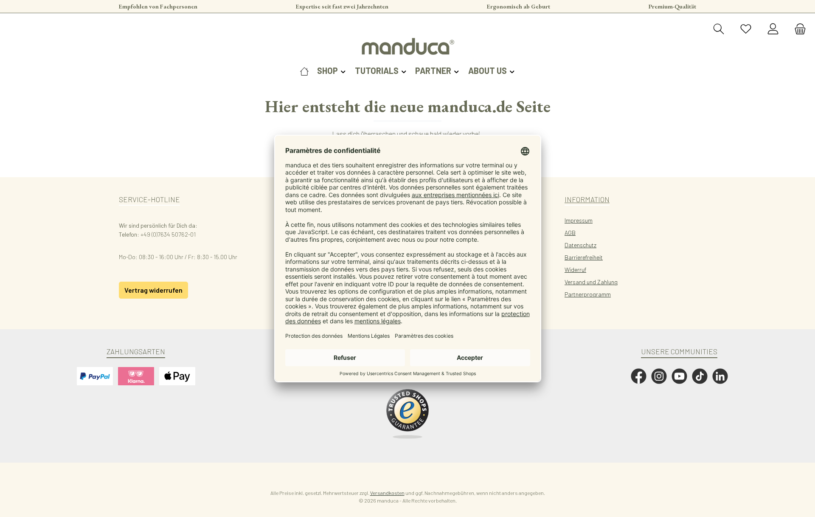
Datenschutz (580, 245)
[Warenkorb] (798, 29)
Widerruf (575, 269)
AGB (570, 232)
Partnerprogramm (588, 294)
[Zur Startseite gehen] (407, 46)
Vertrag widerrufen (153, 290)
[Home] (304, 70)
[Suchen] (718, 29)
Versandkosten (387, 493)
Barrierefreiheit (584, 257)
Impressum (579, 220)
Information (587, 199)
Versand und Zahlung (591, 281)
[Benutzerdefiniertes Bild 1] (407, 414)
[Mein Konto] (773, 29)
